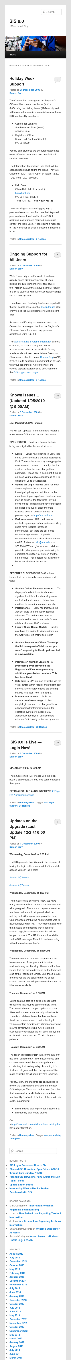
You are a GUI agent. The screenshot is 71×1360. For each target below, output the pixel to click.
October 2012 (16, 1326)
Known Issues (48, 307)
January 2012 (16, 1342)
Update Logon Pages (21, 1184)
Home (13, 54)
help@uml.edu (22, 193)
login (51, 802)
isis (46, 802)
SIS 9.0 (16, 21)
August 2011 (16, 1346)
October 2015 (16, 1265)
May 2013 (14, 1315)
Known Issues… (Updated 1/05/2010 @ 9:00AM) (27, 400)
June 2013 (15, 1311)
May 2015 (14, 1269)
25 (57, 743)
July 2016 (14, 1257)
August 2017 (16, 1253)
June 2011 (15, 1353)
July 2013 (14, 1307)
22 (57, 396)
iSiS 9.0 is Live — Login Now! (25, 744)
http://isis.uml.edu (42, 515)
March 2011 (15, 1357)
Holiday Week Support (22, 81)
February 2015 (17, 1273)
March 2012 (15, 1338)
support (13, 805)
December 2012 (18, 1319)
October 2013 (16, 1303)
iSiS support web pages (25, 372)
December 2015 (18, 1261)
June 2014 (15, 1292)
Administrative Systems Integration (32, 341)
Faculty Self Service (19, 877)
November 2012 (18, 1323)
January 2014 (16, 1296)
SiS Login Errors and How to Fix (27, 1165)
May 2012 (14, 1334)
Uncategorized (26, 239)
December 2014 (18, 1280)
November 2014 (18, 1284)
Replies (41, 239)
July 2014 (14, 1288)
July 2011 (14, 1350)
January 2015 (16, 1276)
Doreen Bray (16, 93)
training (57, 1135)
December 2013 (18, 1300)
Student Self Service (19, 885)
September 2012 (18, 1330)
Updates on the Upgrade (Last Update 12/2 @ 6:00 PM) (27, 829)
